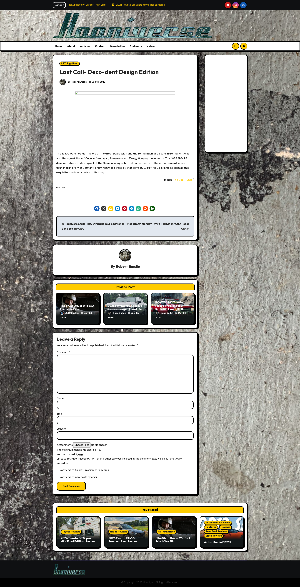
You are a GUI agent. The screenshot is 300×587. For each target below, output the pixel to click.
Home (58, 46)
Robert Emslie (128, 266)
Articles (85, 46)
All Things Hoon (69, 63)
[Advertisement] (226, 104)
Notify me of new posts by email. (79, 477)
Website (61, 429)
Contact (100, 46)
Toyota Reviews (71, 531)
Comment (63, 352)
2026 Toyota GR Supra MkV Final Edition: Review (78, 539)
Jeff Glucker (72, 313)
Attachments (65, 444)
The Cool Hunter (183, 179)
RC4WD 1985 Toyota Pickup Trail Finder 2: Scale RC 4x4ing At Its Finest (170, 307)
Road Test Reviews (216, 531)
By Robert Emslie (77, 82)
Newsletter (117, 46)
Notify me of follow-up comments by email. (85, 470)
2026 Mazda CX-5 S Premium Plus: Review (122, 539)
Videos (151, 46)
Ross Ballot (119, 313)
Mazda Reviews (118, 531)
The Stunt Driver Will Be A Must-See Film (77, 307)
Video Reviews (214, 536)
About (71, 46)
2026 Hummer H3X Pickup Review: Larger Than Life (125, 307)
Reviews (225, 527)
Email (60, 413)
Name (60, 398)
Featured (211, 527)
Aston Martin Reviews (218, 522)
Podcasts (136, 46)
